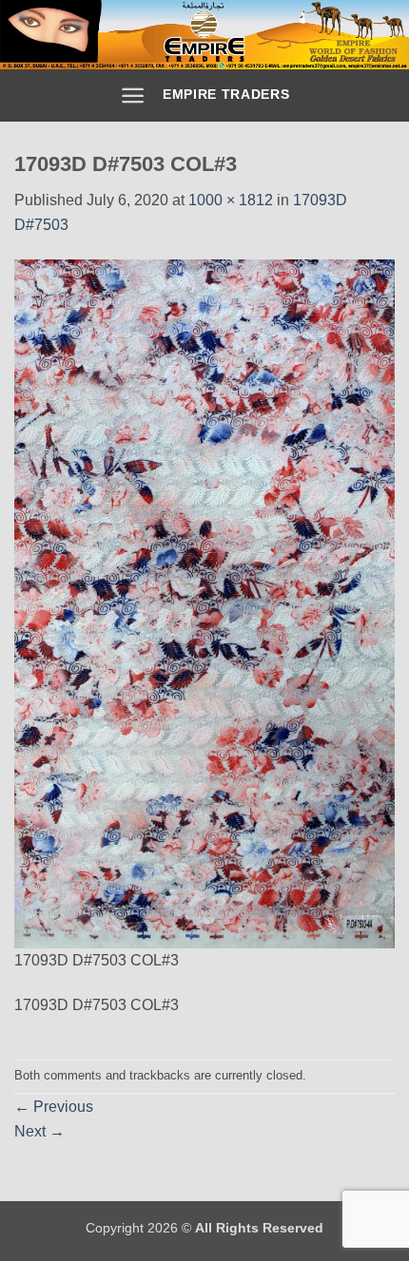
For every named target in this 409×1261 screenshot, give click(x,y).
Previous (53, 1107)
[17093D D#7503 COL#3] (204, 603)
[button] (133, 95)
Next (39, 1131)
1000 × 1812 (230, 200)
